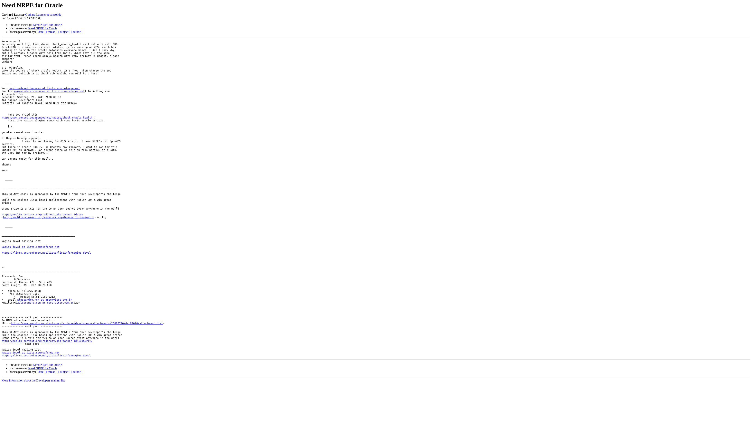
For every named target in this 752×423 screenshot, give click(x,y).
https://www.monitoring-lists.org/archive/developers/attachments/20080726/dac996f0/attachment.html (87, 323)
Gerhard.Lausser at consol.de (43, 14)
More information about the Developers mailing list (33, 380)
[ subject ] (64, 31)
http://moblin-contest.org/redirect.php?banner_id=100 (42, 214)
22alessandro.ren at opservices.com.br (45, 302)
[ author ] (76, 31)
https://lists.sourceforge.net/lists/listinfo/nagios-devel (46, 252)
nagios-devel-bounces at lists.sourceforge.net (44, 88)
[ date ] (41, 31)
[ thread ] (51, 31)
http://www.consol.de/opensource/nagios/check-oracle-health (47, 117)
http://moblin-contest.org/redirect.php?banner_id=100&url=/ (48, 217)
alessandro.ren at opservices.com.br (44, 299)
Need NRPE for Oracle (47, 24)
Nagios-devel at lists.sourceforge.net (31, 246)
